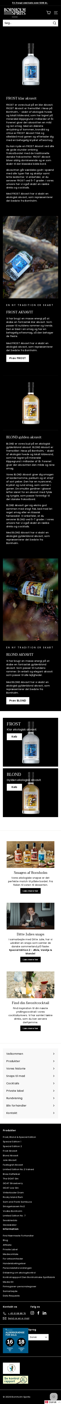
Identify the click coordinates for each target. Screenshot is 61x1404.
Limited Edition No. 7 (14, 1215)
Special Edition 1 (12, 1141)
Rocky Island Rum (13, 1197)
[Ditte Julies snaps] (30, 916)
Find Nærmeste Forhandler (18, 1235)
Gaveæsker (10, 1224)
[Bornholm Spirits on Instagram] (32, 1313)
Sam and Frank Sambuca (17, 1201)
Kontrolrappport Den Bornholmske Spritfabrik (29, 1277)
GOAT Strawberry (13, 1183)
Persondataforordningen (17, 1268)
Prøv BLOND (17, 701)
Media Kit (8, 1282)
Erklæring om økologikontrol (19, 1272)
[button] (52, 1402)
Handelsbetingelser (14, 1263)
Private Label (10, 1249)
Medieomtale (10, 1254)
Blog (5, 1240)
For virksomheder (13, 1258)
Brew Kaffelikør (11, 1174)
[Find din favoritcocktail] (30, 984)
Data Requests (11, 1295)
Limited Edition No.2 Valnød (18, 1169)
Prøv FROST (17, 358)
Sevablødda (10, 1220)
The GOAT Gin (10, 1178)
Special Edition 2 (12, 1146)
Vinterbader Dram (13, 1192)
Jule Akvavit (9, 1160)
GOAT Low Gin (11, 1187)
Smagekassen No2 (14, 1206)
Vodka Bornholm (12, 1211)
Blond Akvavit (10, 1155)
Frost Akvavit (10, 1150)
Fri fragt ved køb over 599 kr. (30, 2)
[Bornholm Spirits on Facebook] (38, 1313)
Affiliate (7, 1245)
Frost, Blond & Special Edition (19, 1137)
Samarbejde (10, 1291)
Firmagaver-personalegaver (19, 1286)
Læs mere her (30, 890)
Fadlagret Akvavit (13, 1164)
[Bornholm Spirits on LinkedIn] (44, 1313)
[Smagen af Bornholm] (30, 854)
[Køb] (30, 742)
